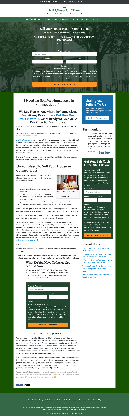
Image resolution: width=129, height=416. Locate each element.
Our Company (82, 2)
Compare (64, 19)
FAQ (88, 19)
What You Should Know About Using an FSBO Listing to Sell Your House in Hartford (96, 268)
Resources (82, 400)
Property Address (64, 51)
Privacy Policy (92, 400)
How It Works (50, 19)
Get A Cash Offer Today (68, 2)
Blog (99, 400)
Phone (47, 58)
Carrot (80, 413)
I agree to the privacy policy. (65, 68)
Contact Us (98, 19)
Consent (64, 66)
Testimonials (77, 19)
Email (81, 58)
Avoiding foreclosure (24, 140)
